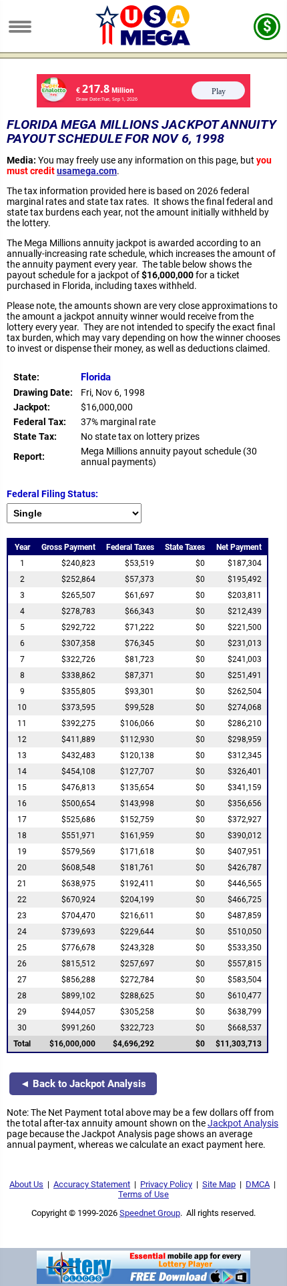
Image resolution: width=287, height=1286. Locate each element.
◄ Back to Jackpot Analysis (83, 1084)
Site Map (219, 1184)
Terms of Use (143, 1194)
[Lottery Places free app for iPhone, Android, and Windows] (143, 1280)
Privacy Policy (166, 1184)
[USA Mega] (144, 42)
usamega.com (87, 171)
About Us (26, 1184)
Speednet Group (149, 1213)
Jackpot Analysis (243, 1123)
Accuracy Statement (91, 1184)
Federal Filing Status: (52, 494)
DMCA (258, 1184)
